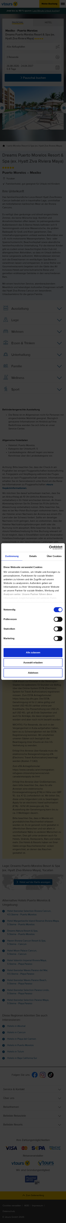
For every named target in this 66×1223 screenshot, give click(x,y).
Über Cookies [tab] (54, 556)
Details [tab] (33, 556)
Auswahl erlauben (33, 662)
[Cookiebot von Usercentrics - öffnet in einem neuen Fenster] (49, 548)
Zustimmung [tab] (12, 556)
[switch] (58, 619)
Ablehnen (33, 672)
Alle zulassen (33, 652)
